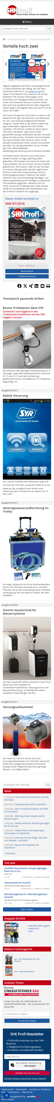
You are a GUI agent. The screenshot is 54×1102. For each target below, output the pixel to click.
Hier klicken (30, 1065)
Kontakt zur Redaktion (40, 1089)
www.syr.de (34, 91)
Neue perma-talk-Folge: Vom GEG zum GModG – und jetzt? (25, 839)
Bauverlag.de (7, 1099)
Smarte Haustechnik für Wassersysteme (19, 611)
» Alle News (9, 853)
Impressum (27, 1092)
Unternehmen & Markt (39, 39)
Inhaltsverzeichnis (27, 276)
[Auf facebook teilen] (19, 287)
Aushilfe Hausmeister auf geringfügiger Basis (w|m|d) (25, 870)
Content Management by (13, 1096)
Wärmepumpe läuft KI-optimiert (25, 804)
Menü (28, 21)
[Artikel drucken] (48, 286)
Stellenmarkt (7, 1089)
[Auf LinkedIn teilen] (37, 287)
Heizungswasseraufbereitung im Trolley (26, 509)
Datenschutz (13, 1092)
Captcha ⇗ (38, 1069)
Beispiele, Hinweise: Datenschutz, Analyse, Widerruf (25, 1078)
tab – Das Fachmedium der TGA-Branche (27, 960)
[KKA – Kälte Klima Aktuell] (10, 971)
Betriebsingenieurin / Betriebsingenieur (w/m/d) (26, 896)
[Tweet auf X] (25, 287)
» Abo (30, 931)
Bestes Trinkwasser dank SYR (23, 308)
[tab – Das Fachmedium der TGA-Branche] (10, 960)
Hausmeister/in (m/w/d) (17, 882)
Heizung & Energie (17, 39)
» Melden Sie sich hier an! (27, 1073)
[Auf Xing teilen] (31, 287)
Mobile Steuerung (15, 396)
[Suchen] (49, 28)
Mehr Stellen (27, 909)
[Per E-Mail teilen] (42, 286)
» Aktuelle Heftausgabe (39, 925)
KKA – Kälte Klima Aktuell (24, 972)
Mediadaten (21, 1089)
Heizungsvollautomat (18, 707)
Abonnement (27, 271)
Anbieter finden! (28, 1020)
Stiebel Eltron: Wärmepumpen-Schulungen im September (24, 832)
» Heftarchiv (33, 928)
